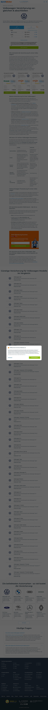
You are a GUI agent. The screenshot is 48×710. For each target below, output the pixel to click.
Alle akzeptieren (34, 357)
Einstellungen (10, 357)
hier (24, 354)
